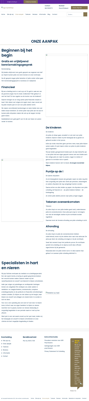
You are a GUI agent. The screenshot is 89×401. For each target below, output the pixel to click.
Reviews (5, 350)
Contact (5, 356)
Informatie (6, 353)
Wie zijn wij (6, 341)
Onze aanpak (7, 344)
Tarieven (5, 347)
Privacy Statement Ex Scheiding (54, 351)
